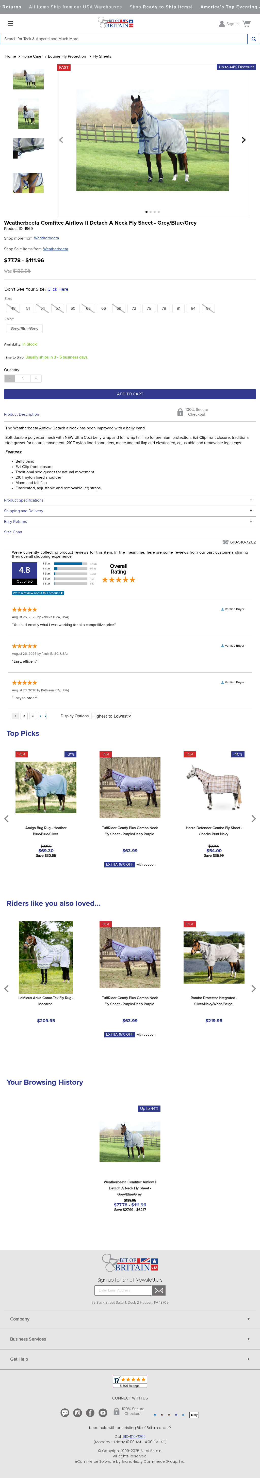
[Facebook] (91, 1412)
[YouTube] (104, 1412)
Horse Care (31, 56)
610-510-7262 (243, 542)
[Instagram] (78, 1412)
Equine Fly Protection (67, 56)
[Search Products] (254, 39)
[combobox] (130, 39)
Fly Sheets (102, 56)
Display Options (75, 716)
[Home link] (10, 56)
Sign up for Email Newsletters (130, 1280)
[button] (13, 308)
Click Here (57, 289)
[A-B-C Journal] (65, 1412)
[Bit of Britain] (115, 24)
